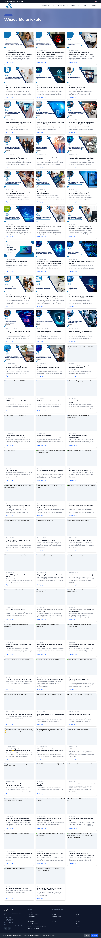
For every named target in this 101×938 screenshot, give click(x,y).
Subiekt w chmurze (56, 912)
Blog (77, 916)
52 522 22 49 (20, 1)
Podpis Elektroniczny (33, 923)
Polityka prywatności (48, 935)
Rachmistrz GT (55, 914)
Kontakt (94, 5)
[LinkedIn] (9, 928)
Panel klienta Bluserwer (33, 928)
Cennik (79, 5)
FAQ (77, 919)
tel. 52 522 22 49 (10, 922)
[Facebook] (5, 928)
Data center (78, 926)
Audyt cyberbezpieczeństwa (35, 919)
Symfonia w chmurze (57, 916)
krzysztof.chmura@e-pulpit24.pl (14, 925)
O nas (77, 923)
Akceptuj (94, 935)
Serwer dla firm (31, 916)
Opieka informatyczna (33, 914)
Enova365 (54, 919)
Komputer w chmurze (48, 5)
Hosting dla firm (32, 912)
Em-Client (54, 921)
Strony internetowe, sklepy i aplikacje (37, 926)
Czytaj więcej (9, 62)
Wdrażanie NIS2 (32, 921)
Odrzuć (87, 935)
